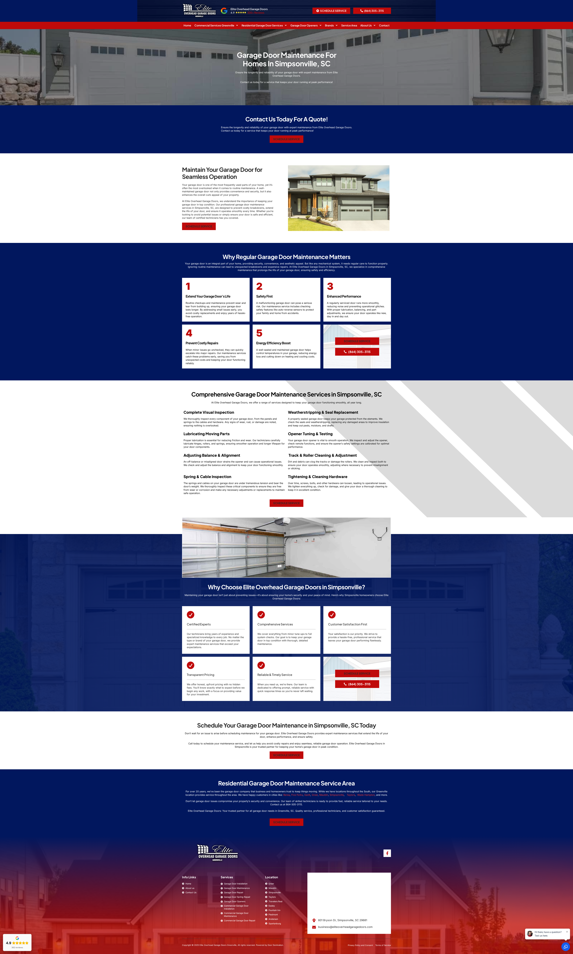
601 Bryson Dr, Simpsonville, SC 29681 (342, 920)
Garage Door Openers (304, 25)
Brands (329, 25)
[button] (331, 11)
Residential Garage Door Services (262, 25)
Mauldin (323, 794)
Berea (286, 794)
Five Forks (297, 794)
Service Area (349, 25)
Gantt (307, 794)
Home (187, 25)
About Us (366, 25)
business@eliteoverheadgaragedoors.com (345, 926)
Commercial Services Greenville (214, 25)
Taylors (350, 794)
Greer (315, 794)
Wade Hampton (366, 794)
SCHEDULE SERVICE (286, 139)
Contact (384, 25)
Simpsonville (337, 794)
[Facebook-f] (387, 853)
